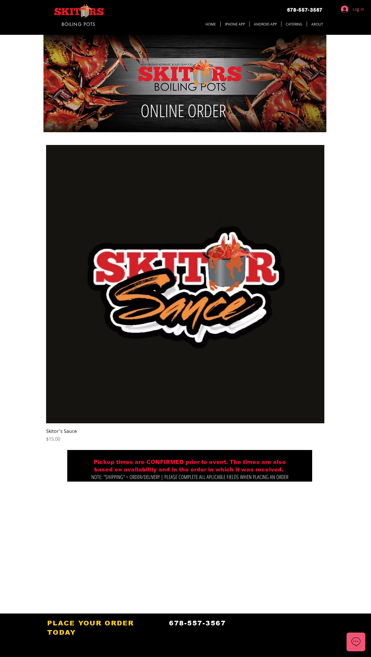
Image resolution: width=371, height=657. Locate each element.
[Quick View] (185, 284)
